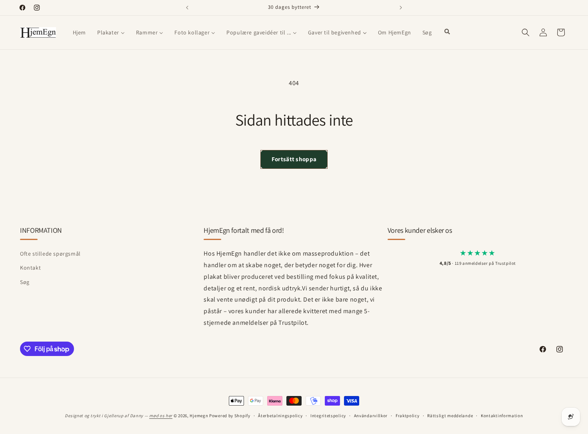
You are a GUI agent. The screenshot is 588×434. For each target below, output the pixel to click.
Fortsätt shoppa (294, 159)
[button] (525, 32)
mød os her (160, 415)
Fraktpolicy (408, 415)
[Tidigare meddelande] (187, 7)
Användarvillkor (371, 415)
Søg (25, 282)
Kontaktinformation (502, 415)
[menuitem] (79, 32)
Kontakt (30, 267)
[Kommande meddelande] (401, 7)
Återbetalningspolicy (280, 415)
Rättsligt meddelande (450, 415)
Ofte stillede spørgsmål (50, 253)
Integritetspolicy (328, 415)
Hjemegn (199, 415)
